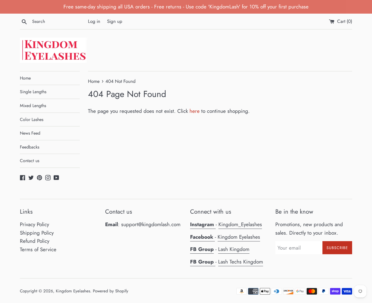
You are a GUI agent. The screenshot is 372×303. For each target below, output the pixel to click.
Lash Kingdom (233, 249)
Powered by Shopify (110, 291)
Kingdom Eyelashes (239, 237)
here (195, 111)
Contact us (29, 160)
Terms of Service (38, 249)
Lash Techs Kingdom (240, 261)
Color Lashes (31, 119)
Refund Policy (34, 241)
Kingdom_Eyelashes (240, 224)
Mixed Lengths (33, 105)
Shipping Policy (37, 233)
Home (25, 78)
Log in (94, 21)
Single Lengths (33, 92)
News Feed (30, 133)
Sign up (114, 21)
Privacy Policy (34, 224)
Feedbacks (29, 147)
